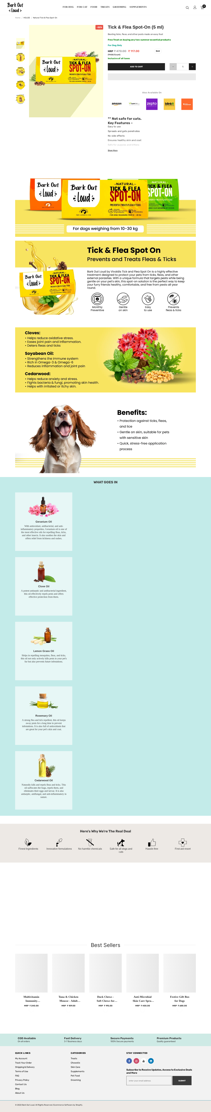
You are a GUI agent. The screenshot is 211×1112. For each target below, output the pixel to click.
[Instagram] (136, 1061)
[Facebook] (129, 1061)
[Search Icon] (187, 7)
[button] (152, 76)
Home (17, 18)
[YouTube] (143, 1061)
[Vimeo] (151, 1061)
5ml (158, 51)
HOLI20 (26, 18)
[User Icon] (195, 7)
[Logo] (17, 7)
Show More (113, 150)
